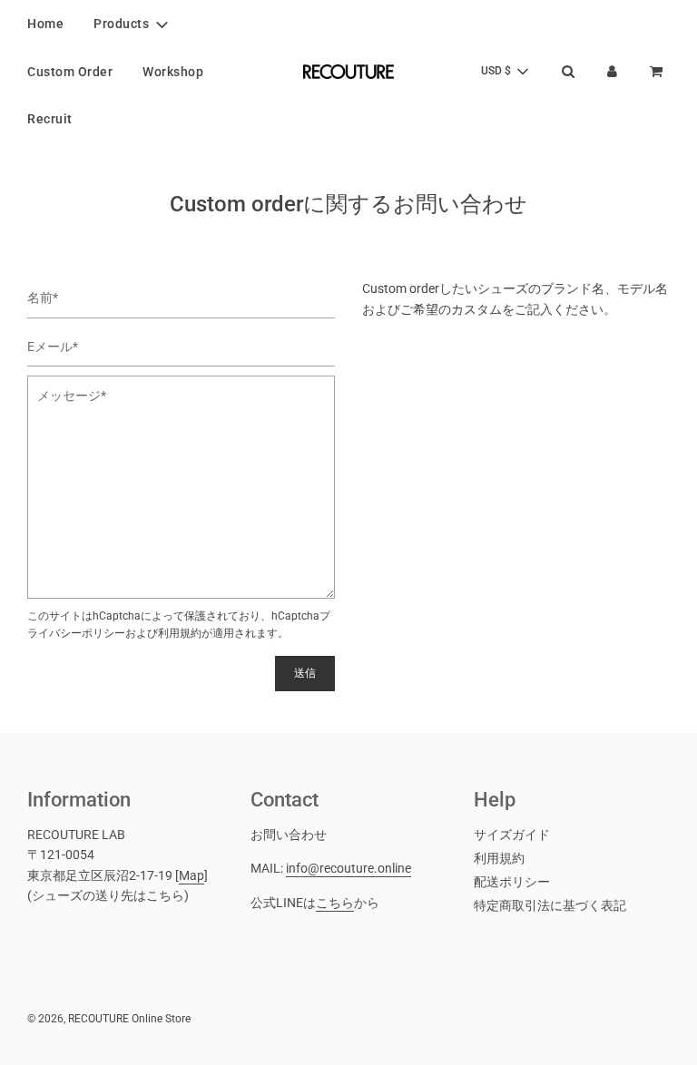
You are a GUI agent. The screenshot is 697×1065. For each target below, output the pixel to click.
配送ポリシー (512, 881)
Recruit (50, 119)
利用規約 (179, 633)
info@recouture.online (348, 868)
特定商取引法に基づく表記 (550, 905)
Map (191, 875)
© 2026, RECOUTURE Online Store (109, 1018)
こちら (335, 902)
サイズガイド (512, 834)
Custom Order (70, 71)
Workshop (172, 71)
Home (45, 23)
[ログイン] (612, 71)
